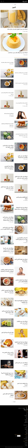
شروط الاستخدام (25, 438)
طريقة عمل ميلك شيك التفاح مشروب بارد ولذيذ (7, 187)
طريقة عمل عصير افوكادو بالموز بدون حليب (22, 322)
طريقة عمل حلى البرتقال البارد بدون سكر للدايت (17, 53)
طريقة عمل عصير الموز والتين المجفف (21, 363)
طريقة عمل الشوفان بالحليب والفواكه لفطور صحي (21, 280)
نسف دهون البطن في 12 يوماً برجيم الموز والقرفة (7, 374)
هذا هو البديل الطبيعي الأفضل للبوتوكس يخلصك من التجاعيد (7, 270)
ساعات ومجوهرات (25, 424)
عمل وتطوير (26, 429)
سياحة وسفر (26, 427)
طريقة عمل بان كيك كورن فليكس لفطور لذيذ (7, 62)
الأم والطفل (26, 421)
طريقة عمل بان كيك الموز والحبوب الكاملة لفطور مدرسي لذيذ (7, 229)
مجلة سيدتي (26, 442)
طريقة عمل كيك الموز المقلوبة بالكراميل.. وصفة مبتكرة (21, 343)
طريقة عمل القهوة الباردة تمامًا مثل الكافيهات (21, 301)
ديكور (26, 430)
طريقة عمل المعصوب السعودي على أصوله (21, 83)
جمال (26, 414)
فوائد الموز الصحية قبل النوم (7, 332)
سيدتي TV (26, 445)
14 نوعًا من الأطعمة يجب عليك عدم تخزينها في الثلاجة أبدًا (21, 239)
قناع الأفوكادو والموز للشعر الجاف (8, 113)
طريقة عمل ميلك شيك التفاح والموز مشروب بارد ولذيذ (21, 177)
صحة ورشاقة (26, 415)
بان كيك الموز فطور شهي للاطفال (8, 394)
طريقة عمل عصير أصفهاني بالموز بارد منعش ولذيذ (17, 29)
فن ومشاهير (26, 419)
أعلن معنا (26, 440)
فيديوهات (26, 431)
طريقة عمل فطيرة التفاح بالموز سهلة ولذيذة (21, 260)
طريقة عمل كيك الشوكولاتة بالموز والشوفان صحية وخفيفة (21, 208)
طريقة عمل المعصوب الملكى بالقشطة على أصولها (7, 291)
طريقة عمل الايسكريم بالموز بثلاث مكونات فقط (7, 312)
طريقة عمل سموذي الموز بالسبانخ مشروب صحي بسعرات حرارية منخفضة (8, 218)
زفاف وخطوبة (26, 422)
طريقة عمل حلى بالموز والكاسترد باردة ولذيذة (21, 72)
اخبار (26, 426)
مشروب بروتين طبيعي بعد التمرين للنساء (7, 353)
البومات (26, 433)
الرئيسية (15, 4)
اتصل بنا (26, 437)
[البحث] (3, 1)
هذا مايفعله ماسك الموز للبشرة (22, 384)
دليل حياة (26, 416)
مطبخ (26, 418)
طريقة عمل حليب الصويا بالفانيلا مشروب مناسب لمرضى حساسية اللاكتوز (8, 249)
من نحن (26, 435)
